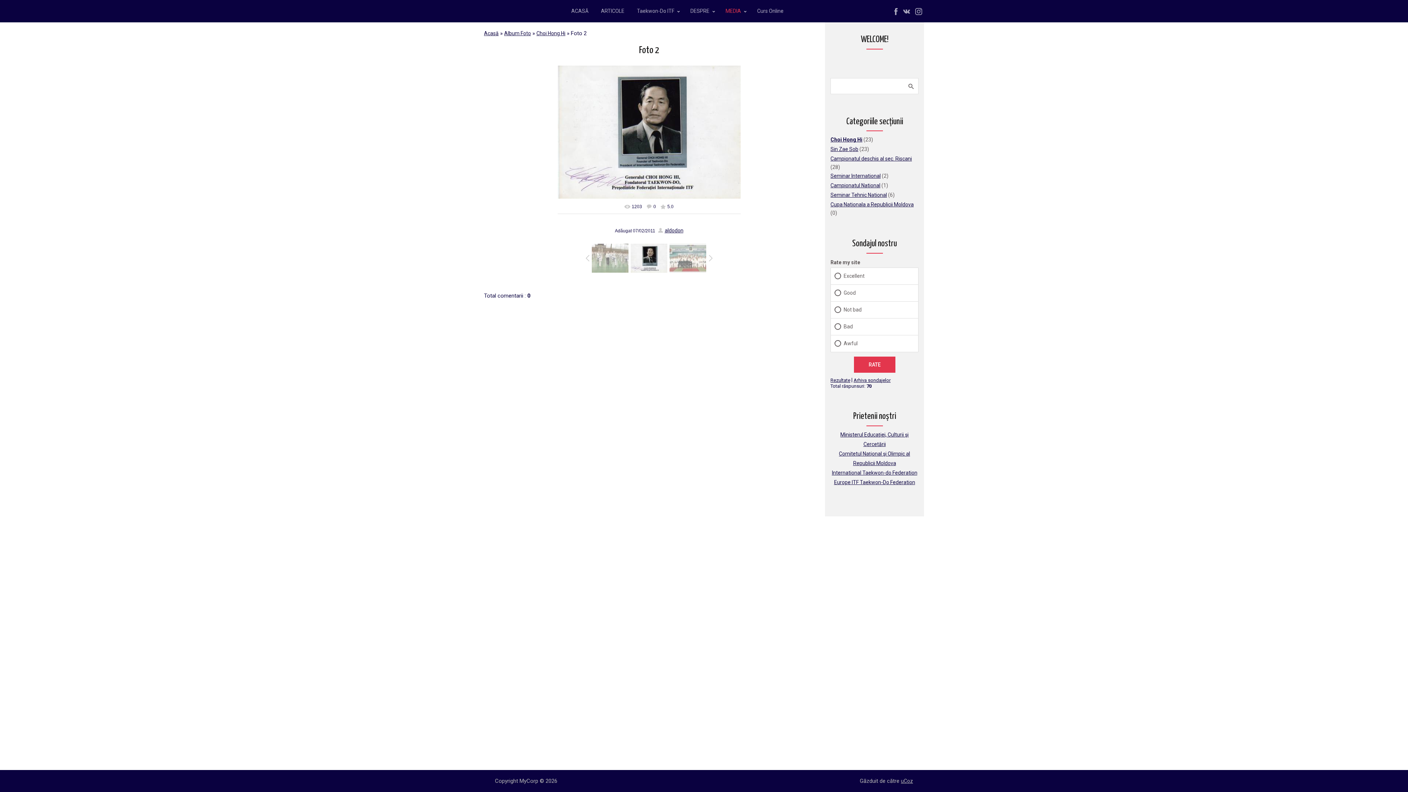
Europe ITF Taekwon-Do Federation (874, 482)
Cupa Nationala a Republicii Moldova (872, 204)
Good (850, 293)
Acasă (491, 33)
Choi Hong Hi (550, 33)
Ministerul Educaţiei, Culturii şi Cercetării (874, 439)
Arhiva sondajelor (872, 380)
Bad (848, 326)
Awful (851, 343)
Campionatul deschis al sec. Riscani (871, 159)
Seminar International (855, 176)
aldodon (674, 230)
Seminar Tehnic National (858, 195)
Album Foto (517, 33)
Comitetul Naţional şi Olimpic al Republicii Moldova (874, 458)
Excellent (854, 276)
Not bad (853, 310)
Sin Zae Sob (844, 149)
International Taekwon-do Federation (874, 473)
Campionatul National (855, 185)
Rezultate (840, 380)
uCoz (907, 781)
